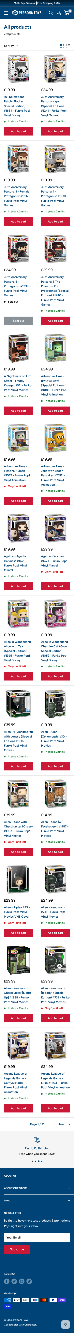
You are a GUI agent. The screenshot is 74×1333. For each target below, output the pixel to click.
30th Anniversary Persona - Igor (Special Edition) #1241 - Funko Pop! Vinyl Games (54, 106)
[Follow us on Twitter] (14, 1281)
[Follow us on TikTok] (29, 1281)
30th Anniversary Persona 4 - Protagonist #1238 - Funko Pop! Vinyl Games (54, 196)
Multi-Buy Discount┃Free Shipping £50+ (37, 3)
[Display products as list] (68, 46)
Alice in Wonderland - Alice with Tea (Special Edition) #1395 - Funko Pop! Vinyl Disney (18, 651)
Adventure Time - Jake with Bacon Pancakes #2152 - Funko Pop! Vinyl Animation (53, 475)
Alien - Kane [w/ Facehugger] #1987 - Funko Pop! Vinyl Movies (54, 829)
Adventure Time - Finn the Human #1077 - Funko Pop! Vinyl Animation (17, 473)
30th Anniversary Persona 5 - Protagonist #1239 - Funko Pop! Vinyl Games (17, 286)
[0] (66, 12)
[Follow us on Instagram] (21, 1281)
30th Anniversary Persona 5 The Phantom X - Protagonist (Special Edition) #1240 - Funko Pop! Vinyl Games (55, 290)
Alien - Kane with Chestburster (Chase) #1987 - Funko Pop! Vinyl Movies (18, 829)
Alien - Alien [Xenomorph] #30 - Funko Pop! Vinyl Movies (54, 738)
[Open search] (51, 13)
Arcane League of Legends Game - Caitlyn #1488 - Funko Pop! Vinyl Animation (15, 1083)
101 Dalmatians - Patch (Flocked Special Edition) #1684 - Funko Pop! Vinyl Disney (17, 106)
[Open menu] (6, 13)
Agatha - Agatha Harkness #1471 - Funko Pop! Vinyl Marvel (15, 563)
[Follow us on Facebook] (6, 1281)
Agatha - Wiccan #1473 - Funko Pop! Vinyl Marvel (54, 560)
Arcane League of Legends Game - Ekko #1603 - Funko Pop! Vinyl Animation (55, 1080)
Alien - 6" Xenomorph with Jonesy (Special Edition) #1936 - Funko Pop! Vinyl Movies (18, 741)
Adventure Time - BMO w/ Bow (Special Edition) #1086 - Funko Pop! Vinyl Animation (54, 385)
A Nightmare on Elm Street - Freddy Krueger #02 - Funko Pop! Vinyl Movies (18, 383)
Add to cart (18, 131)
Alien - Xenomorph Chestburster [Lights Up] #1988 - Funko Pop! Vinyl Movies (17, 995)
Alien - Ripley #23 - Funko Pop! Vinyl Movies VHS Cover (17, 912)
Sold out (18, 320)
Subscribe (17, 1249)
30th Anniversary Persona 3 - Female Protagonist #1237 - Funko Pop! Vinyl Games (17, 196)
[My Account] (59, 13)
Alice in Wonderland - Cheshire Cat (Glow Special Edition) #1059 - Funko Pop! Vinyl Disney (55, 651)
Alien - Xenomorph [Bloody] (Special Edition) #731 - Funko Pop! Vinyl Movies (55, 995)
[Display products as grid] (62, 46)
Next (62, 1124)
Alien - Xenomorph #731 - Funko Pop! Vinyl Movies (53, 912)
